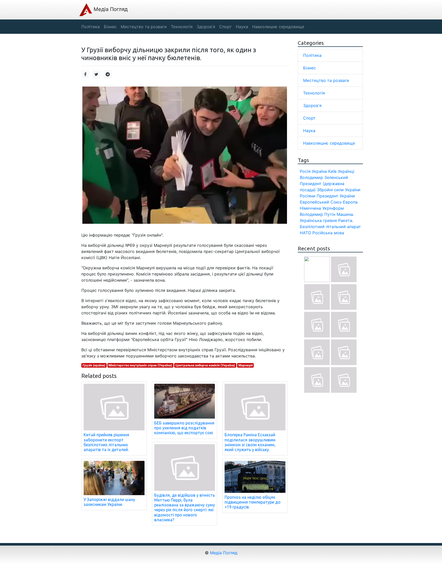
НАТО (305, 232)
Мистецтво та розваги (326, 80)
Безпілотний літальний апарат (330, 226)
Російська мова (328, 232)
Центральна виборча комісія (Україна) (205, 365)
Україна (319, 171)
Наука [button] (242, 26)
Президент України (336, 195)
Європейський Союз (320, 202)
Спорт (309, 118)
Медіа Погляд (110, 9)
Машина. (345, 214)
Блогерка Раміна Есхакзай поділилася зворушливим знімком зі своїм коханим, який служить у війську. (250, 442)
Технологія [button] (182, 26)
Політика (312, 55)
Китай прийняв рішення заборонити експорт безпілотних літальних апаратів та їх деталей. (106, 442)
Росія (305, 171)
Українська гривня (318, 220)
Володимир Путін (317, 214)
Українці (346, 171)
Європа (350, 202)
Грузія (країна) (94, 365)
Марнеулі (245, 365)
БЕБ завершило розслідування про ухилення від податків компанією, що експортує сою (184, 428)
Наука (309, 130)
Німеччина (310, 208)
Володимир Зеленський (324, 177)
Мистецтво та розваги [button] (144, 26)
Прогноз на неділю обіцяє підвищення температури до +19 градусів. (253, 502)
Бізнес (309, 67)
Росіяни (307, 195)
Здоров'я (312, 105)
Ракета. (345, 220)
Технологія (314, 92)
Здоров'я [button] (206, 26)
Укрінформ (333, 208)
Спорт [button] (225, 26)
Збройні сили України (338, 189)
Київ (332, 171)
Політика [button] (90, 26)
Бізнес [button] (110, 26)
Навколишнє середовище (329, 143)
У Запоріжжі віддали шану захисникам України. (109, 502)
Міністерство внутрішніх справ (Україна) (140, 365)
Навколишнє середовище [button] (278, 26)
